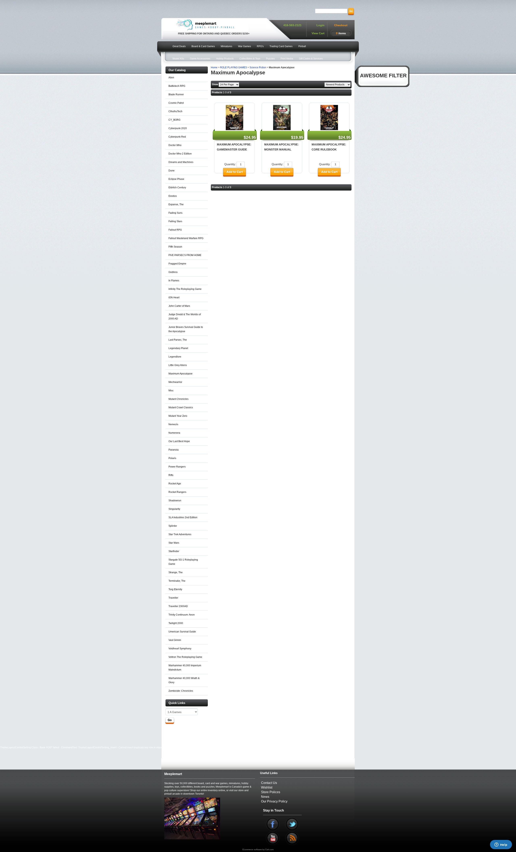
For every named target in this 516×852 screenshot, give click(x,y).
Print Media (287, 58)
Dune (172, 170)
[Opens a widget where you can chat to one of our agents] (501, 845)
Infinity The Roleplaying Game (185, 289)
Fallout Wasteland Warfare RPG (186, 238)
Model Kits (178, 58)
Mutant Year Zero (178, 416)
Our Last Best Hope (179, 441)
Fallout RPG (175, 229)
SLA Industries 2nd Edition (183, 517)
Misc (171, 390)
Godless (173, 272)
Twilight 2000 (176, 623)
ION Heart (174, 297)
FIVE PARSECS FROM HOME (185, 255)
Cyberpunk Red (177, 136)
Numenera (174, 432)
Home (214, 67)
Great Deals (179, 46)
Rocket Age (175, 483)
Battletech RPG (177, 86)
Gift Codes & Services (311, 58)
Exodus (173, 196)
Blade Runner (176, 94)
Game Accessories (200, 58)
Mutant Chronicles (178, 399)
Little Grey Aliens (178, 365)
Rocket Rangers (177, 492)
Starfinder (174, 551)
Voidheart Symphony (180, 648)
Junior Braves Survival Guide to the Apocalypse (186, 329)
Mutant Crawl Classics (181, 407)
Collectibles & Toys (249, 58)
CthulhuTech (175, 111)
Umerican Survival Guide (182, 631)
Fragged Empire (177, 263)
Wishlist (266, 787)
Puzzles (270, 58)
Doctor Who (175, 145)
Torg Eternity (175, 589)
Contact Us (269, 783)
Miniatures (226, 46)
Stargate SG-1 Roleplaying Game (183, 561)
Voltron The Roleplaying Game (185, 657)
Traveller (173, 597)
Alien (171, 77)
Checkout (340, 25)
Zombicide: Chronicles (181, 690)
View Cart (318, 33)
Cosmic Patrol (176, 103)
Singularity (174, 509)
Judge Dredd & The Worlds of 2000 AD (185, 316)
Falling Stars (175, 221)
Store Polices (270, 792)
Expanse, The (176, 204)
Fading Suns (175, 212)
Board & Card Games (203, 46)
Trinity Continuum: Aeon (182, 614)
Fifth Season (175, 246)
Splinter (173, 525)
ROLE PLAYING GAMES (233, 67)
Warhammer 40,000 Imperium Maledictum (185, 667)
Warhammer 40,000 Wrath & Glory (184, 680)
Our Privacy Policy (274, 801)
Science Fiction (258, 67)
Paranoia (174, 449)
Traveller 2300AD (178, 606)
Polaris (172, 458)
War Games (244, 46)
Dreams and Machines (181, 162)
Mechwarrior (175, 382)
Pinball (302, 46)
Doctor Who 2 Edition (180, 153)
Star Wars (174, 542)
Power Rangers (177, 466)
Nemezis (173, 424)
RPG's (260, 46)
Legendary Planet (178, 348)
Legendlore (175, 356)
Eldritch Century (177, 187)
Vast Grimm (175, 640)
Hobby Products (225, 58)
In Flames (174, 280)
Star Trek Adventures (180, 534)
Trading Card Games (280, 46)
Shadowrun (175, 500)
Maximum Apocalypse (180, 373)
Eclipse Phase (176, 179)
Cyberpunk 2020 (178, 128)
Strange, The (176, 572)
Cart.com (269, 849)
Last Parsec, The (178, 339)
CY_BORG (174, 119)
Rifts (171, 475)
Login (320, 25)
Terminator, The (177, 580)
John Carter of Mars (179, 306)
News (265, 796)
